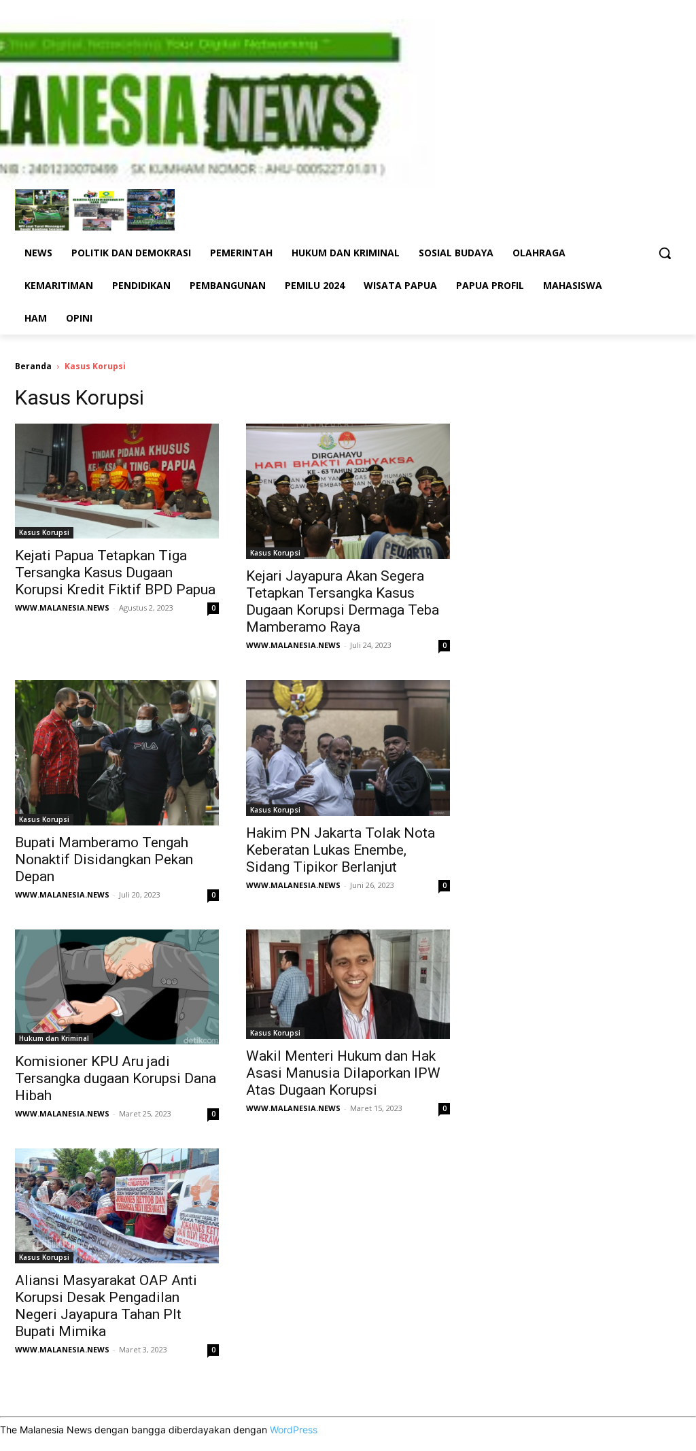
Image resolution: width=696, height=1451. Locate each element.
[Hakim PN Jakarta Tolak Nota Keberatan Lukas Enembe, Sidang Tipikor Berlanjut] (348, 748)
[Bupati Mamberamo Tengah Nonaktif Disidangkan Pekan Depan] (117, 752)
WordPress (293, 1429)
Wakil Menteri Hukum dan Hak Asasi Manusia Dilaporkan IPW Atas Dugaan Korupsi (343, 1073)
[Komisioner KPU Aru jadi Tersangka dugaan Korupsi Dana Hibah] (117, 986)
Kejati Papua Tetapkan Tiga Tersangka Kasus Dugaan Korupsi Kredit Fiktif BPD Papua (115, 572)
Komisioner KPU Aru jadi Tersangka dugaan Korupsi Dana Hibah (115, 1078)
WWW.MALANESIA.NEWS (62, 607)
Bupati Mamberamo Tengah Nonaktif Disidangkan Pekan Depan (104, 859)
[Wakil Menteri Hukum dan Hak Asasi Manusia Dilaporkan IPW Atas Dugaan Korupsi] (348, 984)
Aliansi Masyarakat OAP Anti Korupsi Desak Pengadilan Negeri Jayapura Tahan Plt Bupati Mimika (106, 1305)
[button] (664, 253)
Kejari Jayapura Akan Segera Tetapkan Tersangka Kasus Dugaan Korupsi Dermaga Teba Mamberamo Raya (342, 601)
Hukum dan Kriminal (54, 1038)
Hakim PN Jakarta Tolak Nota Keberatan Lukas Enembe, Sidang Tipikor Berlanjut (340, 850)
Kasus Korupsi (44, 532)
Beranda (33, 366)
